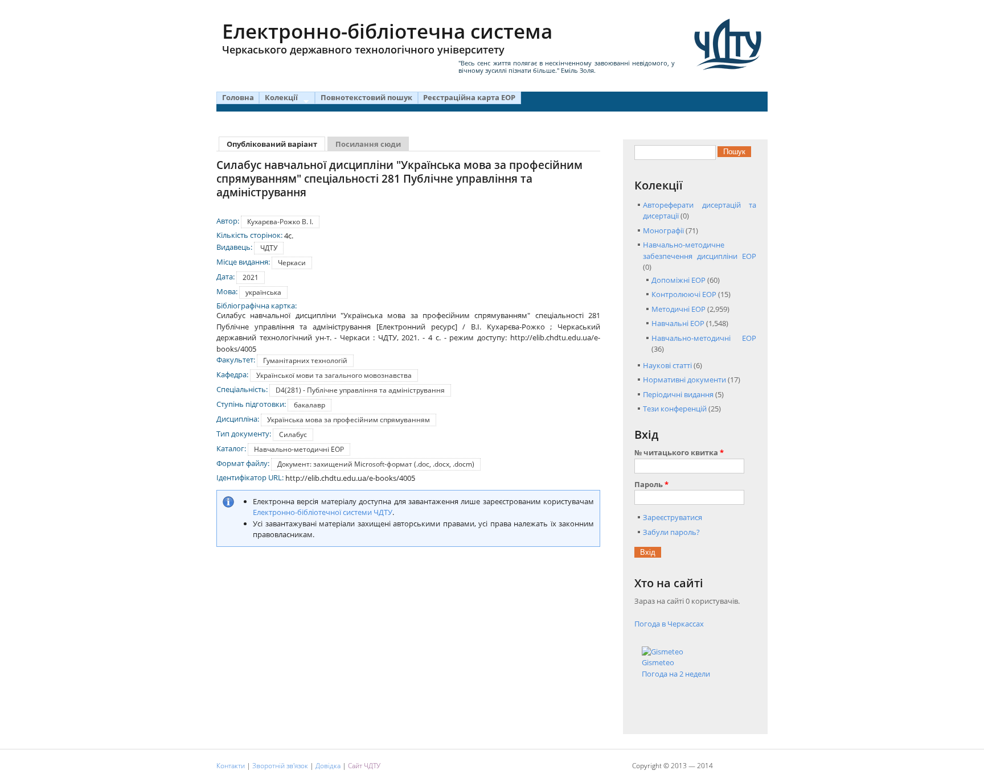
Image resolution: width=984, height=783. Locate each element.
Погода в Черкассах (669, 624)
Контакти (230, 765)
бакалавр (309, 405)
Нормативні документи (684, 379)
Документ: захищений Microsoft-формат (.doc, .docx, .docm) (375, 464)
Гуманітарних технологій (305, 360)
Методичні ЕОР (678, 309)
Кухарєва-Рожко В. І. (280, 221)
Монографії (663, 230)
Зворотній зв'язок (280, 765)
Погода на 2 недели (676, 674)
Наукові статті (667, 365)
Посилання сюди (368, 144)
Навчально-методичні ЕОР (299, 449)
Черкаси (292, 262)
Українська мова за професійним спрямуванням (348, 420)
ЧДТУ (268, 248)
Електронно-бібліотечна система (387, 37)
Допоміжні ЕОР (678, 280)
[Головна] (728, 44)
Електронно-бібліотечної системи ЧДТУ (322, 512)
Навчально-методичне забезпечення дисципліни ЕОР (699, 250)
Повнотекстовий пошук (366, 97)
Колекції (278, 98)
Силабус (293, 434)
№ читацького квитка (679, 452)
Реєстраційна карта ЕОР (469, 97)
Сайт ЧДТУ (364, 765)
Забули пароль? (671, 532)
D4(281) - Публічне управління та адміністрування (360, 390)
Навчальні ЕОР (677, 323)
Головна (238, 97)
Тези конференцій (675, 408)
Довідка (328, 765)
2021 (251, 277)
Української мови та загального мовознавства (334, 375)
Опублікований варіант (276, 144)
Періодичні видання (678, 394)
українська (263, 292)
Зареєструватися (672, 517)
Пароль (651, 484)
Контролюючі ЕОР (683, 294)
